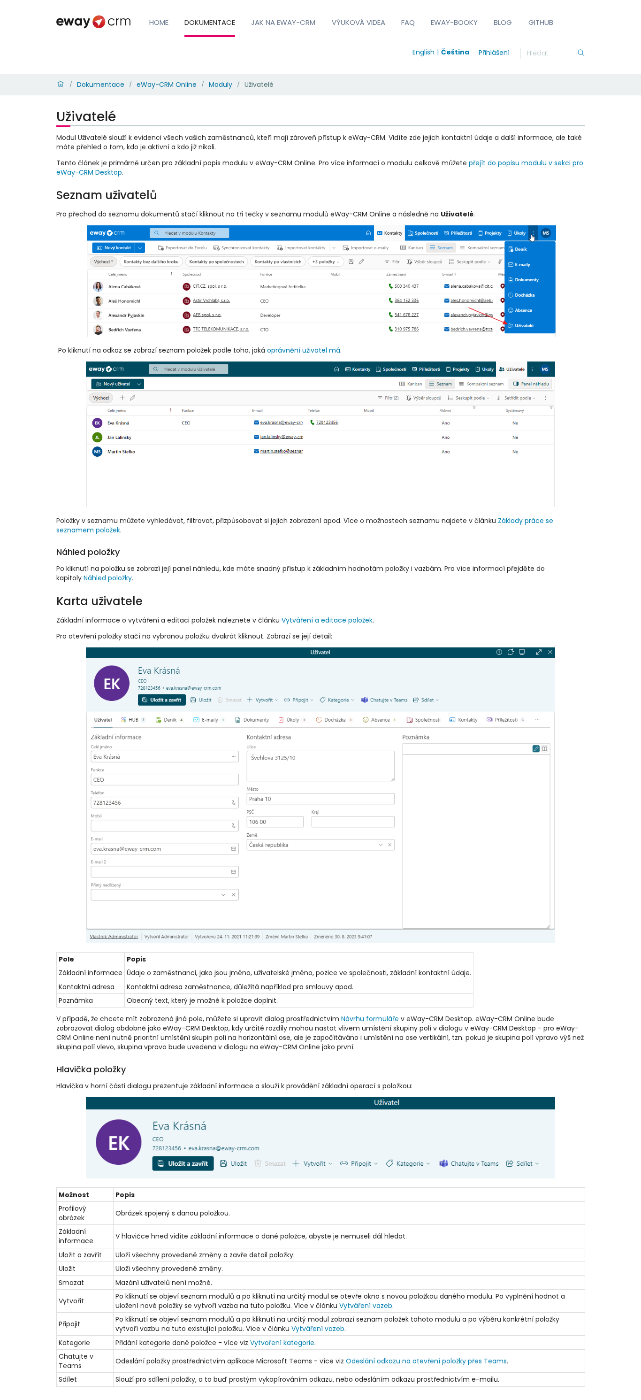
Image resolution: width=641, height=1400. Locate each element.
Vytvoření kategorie (282, 1342)
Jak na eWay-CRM (283, 22)
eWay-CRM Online (167, 84)
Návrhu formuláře (370, 1018)
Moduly (220, 84)
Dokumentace (209, 22)
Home (158, 22)
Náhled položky (108, 578)
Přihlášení (494, 52)
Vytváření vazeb (365, 1305)
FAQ (408, 22)
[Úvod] (60, 84)
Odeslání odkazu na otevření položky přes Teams (426, 1361)
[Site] (93, 21)
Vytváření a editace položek (327, 620)
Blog (503, 22)
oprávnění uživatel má (303, 350)
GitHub (540, 22)
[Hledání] (581, 53)
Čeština (455, 52)
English (423, 52)
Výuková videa (358, 22)
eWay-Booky (454, 22)
